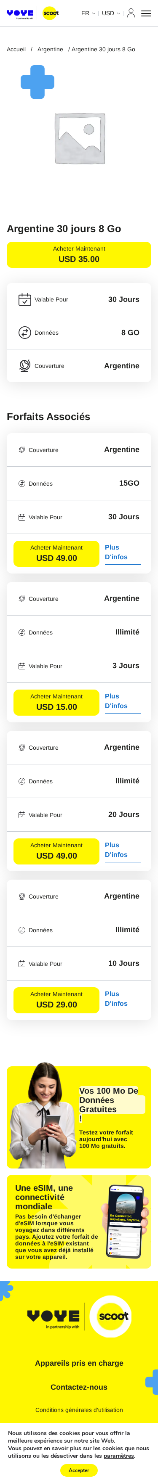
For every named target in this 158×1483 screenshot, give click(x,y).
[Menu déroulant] (146, 13)
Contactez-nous (79, 1387)
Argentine (50, 49)
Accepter (79, 1470)
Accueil (16, 49)
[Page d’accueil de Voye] (33, 13)
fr (85, 13)
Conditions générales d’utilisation (79, 1409)
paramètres (119, 1456)
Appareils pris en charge (79, 1363)
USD (108, 13)
